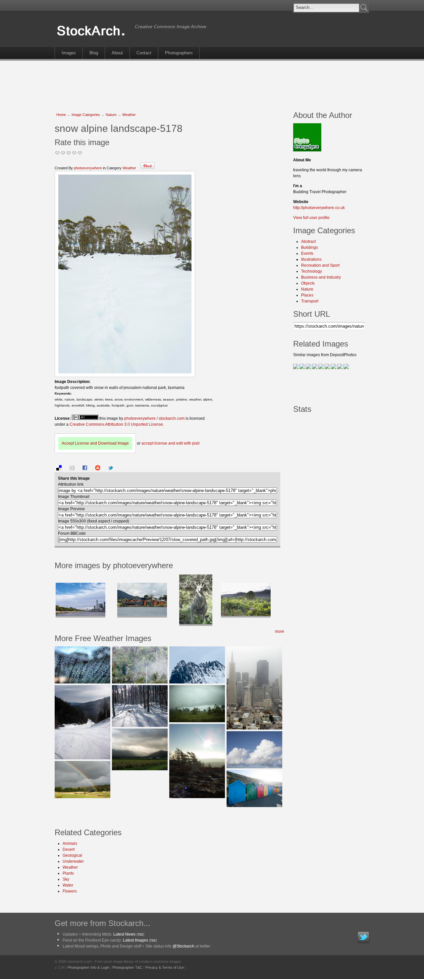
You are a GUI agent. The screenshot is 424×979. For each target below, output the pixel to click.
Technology (311, 271)
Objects (308, 283)
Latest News (124, 934)
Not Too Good (57, 152)
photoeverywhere (88, 168)
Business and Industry (321, 277)
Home (61, 115)
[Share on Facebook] (84, 469)
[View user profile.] (307, 150)
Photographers (179, 52)
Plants (68, 873)
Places (307, 295)
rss (140, 934)
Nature (111, 115)
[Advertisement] (212, 82)
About (117, 52)
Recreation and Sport (320, 265)
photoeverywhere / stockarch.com (154, 418)
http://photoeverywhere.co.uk (319, 207)
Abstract (308, 241)
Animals (70, 843)
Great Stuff (74, 152)
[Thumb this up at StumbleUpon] (97, 469)
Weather (129, 115)
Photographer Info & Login (88, 967)
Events (307, 253)
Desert (69, 849)
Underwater (73, 861)
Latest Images (135, 940)
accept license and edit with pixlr (170, 443)
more (279, 631)
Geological (72, 855)
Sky (66, 879)
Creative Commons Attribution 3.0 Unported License (116, 424)
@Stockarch (183, 946)
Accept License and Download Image (95, 443)
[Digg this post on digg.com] (72, 469)
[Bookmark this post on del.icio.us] (59, 469)
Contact (143, 52)
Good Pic (69, 152)
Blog (93, 52)
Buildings (309, 247)
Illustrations (311, 259)
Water (68, 885)
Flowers (70, 891)
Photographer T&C (127, 967)
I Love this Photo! (80, 152)
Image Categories (86, 115)
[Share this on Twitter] (110, 469)
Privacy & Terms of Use (164, 967)
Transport (309, 301)
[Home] (93, 35)
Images (69, 52)
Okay (63, 152)
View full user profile (311, 217)
